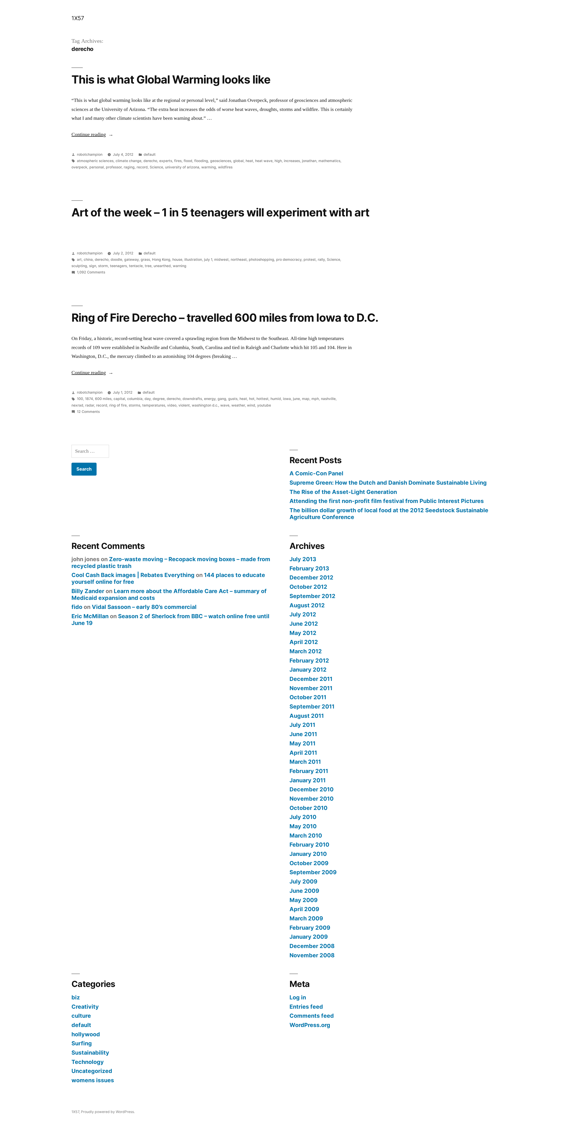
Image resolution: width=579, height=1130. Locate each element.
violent (184, 405)
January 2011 (308, 780)
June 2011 (303, 734)
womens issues (92, 1080)
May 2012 (303, 633)
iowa (287, 399)
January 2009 (309, 936)
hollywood (85, 1034)
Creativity (85, 1006)
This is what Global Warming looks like (171, 79)
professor (114, 167)
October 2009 (309, 863)
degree (159, 399)
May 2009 (304, 900)
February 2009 (310, 927)
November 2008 (312, 955)
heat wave (264, 161)
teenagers (118, 266)
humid (276, 399)
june (296, 399)
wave (224, 405)
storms (134, 405)
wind (251, 405)
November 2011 (311, 688)
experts (165, 161)
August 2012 (307, 605)
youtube (264, 405)
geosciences (220, 161)
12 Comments (88, 411)
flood (188, 161)
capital (119, 399)
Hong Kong (161, 259)
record (142, 167)
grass (145, 259)
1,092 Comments (91, 272)
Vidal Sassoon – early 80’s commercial (144, 606)
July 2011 (302, 724)
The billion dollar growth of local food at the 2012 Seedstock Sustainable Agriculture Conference (389, 513)
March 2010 (306, 835)
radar (89, 405)
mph (315, 399)
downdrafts (192, 399)
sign (92, 266)
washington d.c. (205, 405)
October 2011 (308, 697)
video (171, 405)
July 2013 (303, 559)
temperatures (153, 405)
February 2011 (309, 771)
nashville (328, 399)
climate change (128, 161)
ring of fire (118, 405)
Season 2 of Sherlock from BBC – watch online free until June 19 (170, 619)
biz (75, 997)
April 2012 (304, 642)
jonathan (309, 161)
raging (129, 167)
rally (321, 259)
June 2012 (304, 623)
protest (310, 259)
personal (96, 167)
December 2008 (312, 946)
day (148, 399)
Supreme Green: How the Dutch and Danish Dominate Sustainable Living (388, 482)
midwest (221, 259)
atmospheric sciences (95, 161)
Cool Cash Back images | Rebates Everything (133, 575)
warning (179, 266)
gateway (131, 259)
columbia (134, 399)
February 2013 (309, 568)
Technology (87, 1061)
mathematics (329, 161)
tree (148, 266)
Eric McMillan (90, 616)
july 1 (208, 259)
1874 (89, 399)
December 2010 (312, 789)
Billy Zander (87, 591)
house (177, 259)
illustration (193, 259)
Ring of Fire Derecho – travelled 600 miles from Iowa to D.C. (224, 317)
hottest (262, 399)
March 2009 (306, 918)
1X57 (77, 18)
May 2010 (303, 826)
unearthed (162, 266)
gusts (232, 399)
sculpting (79, 266)
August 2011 (307, 715)
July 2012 (303, 614)
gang (222, 399)
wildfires (225, 167)
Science (156, 167)
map (305, 399)
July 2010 (303, 817)
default (150, 154)
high (278, 161)
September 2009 (313, 872)
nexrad (77, 405)
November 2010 (312, 798)
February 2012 (309, 660)
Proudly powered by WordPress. (108, 1112)
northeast (239, 259)
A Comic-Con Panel (316, 473)
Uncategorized (91, 1071)
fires (178, 161)
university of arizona (182, 167)
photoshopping (261, 259)
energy (210, 399)
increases (292, 161)
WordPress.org (310, 1025)
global (238, 161)
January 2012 (308, 669)
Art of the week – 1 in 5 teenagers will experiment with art (220, 212)
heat (249, 161)
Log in (298, 997)
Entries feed (306, 1006)
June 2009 (304, 890)
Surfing (81, 1043)
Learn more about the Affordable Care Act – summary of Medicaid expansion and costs (169, 594)
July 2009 (303, 881)
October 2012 (308, 586)
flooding (201, 161)
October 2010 (308, 807)
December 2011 (311, 678)
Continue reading (92, 134)
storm (103, 266)
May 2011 (303, 743)
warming (208, 167)
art (79, 259)
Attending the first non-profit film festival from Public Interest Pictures (387, 501)
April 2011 (303, 752)
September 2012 (312, 596)
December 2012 (311, 577)
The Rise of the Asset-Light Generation (343, 491)
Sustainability (90, 1052)
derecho (150, 161)
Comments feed (312, 1015)
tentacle (136, 266)
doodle (116, 259)
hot (251, 399)
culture (81, 1015)
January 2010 (308, 853)
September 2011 (312, 706)
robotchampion (89, 154)
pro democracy (288, 259)
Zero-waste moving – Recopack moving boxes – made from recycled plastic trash (170, 562)
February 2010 (309, 844)
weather (238, 405)
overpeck (79, 167)
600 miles (103, 399)
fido (76, 606)
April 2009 (304, 909)
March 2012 (306, 651)
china (88, 259)
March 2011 (305, 761)
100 (80, 399)
